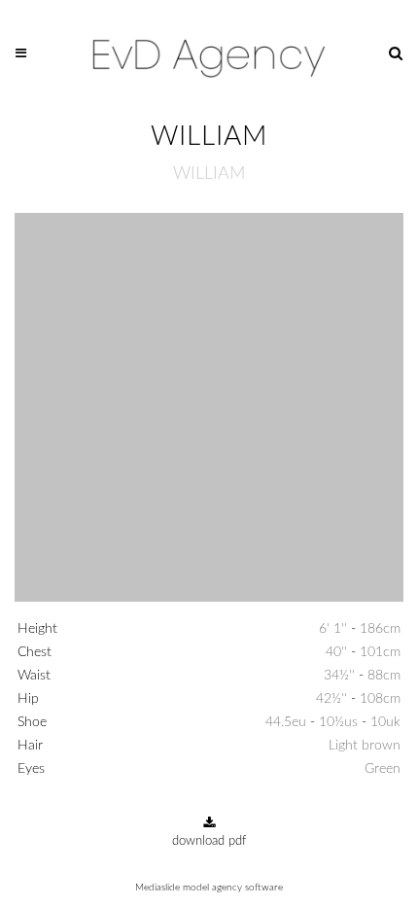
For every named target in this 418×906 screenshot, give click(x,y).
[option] (209, 410)
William (209, 174)
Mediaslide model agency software (209, 887)
